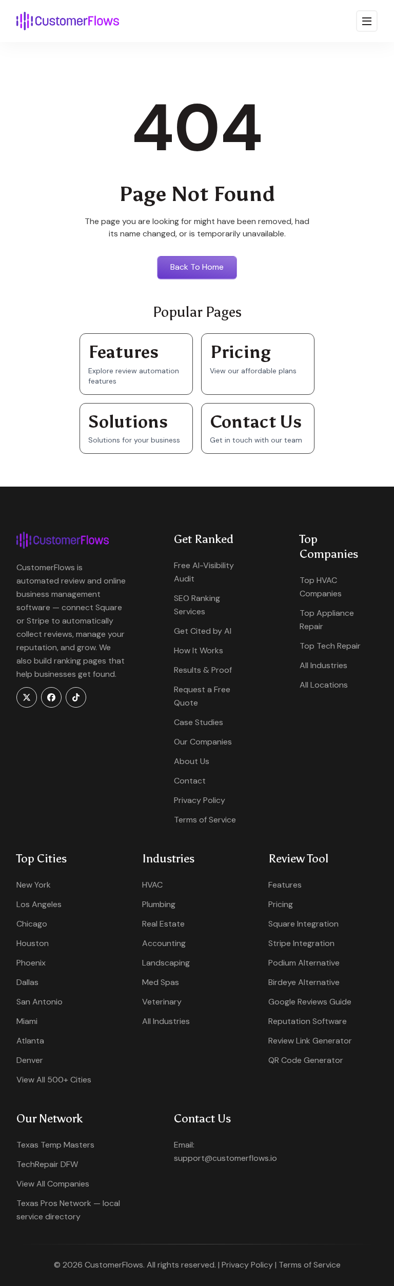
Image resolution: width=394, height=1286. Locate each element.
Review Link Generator (310, 1040)
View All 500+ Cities (53, 1079)
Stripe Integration (301, 943)
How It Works (198, 650)
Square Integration (303, 923)
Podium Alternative (304, 962)
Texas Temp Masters (55, 1144)
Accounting (164, 943)
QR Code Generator (305, 1060)
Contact (190, 780)
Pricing (280, 904)
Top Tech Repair (330, 645)
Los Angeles (39, 904)
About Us (191, 761)
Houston (32, 943)
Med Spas (160, 982)
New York (33, 884)
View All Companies (52, 1183)
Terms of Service (205, 819)
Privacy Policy (199, 800)
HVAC (152, 884)
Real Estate (163, 923)
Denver (29, 1060)
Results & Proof (203, 670)
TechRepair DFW (47, 1164)
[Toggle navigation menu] (367, 21)
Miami (26, 1021)
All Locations (324, 684)
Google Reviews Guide (309, 1001)
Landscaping (166, 962)
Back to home (197, 267)
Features (285, 884)
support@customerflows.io (225, 1158)
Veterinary (162, 1001)
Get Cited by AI (202, 631)
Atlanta (30, 1040)
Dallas (27, 982)
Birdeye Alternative (304, 982)
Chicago (31, 923)
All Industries (323, 665)
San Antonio (39, 1001)
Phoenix (31, 962)
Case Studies (198, 722)
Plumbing (158, 904)
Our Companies (203, 741)
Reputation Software (307, 1021)
